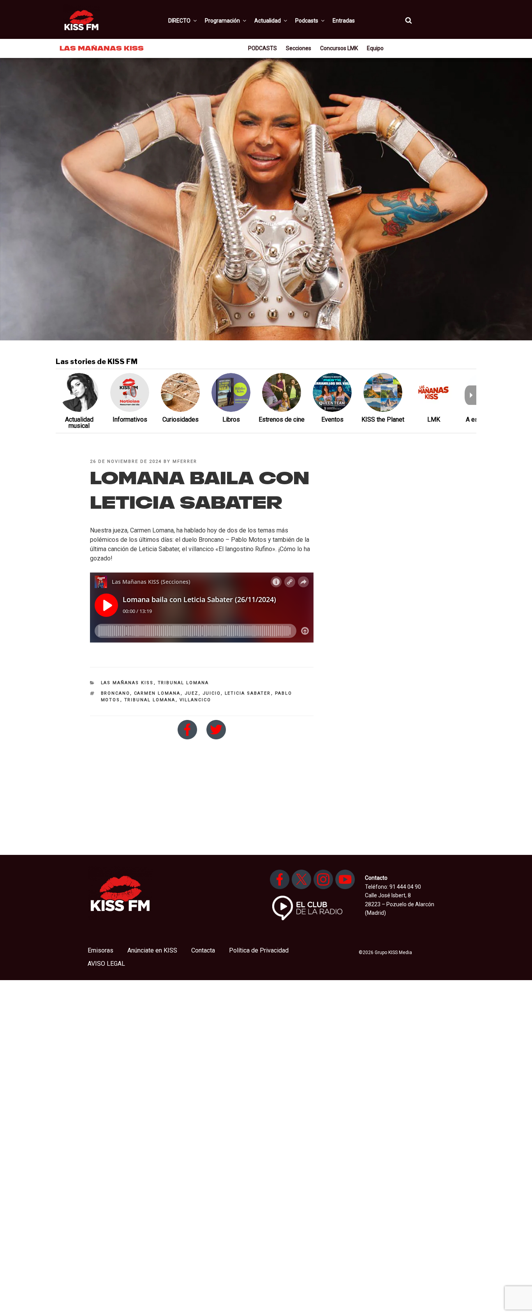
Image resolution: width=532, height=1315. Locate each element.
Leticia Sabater (248, 693)
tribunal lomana (150, 699)
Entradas (344, 21)
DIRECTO (179, 21)
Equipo (375, 48)
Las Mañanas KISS (127, 682)
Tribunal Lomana (183, 682)
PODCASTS (262, 48)
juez (192, 693)
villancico (195, 699)
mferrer (185, 461)
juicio (212, 693)
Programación (222, 21)
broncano (115, 693)
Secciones (298, 48)
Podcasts (306, 21)
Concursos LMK (339, 48)
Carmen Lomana (157, 693)
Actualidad (267, 21)
